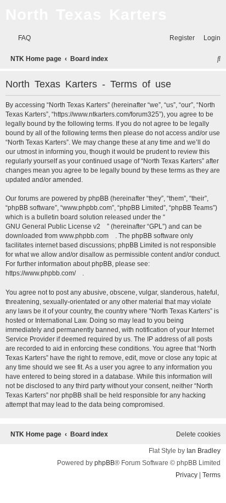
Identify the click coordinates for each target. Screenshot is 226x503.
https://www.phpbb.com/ (40, 273)
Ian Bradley (204, 451)
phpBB (104, 463)
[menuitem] (22, 38)
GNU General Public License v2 (52, 226)
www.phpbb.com (84, 236)
